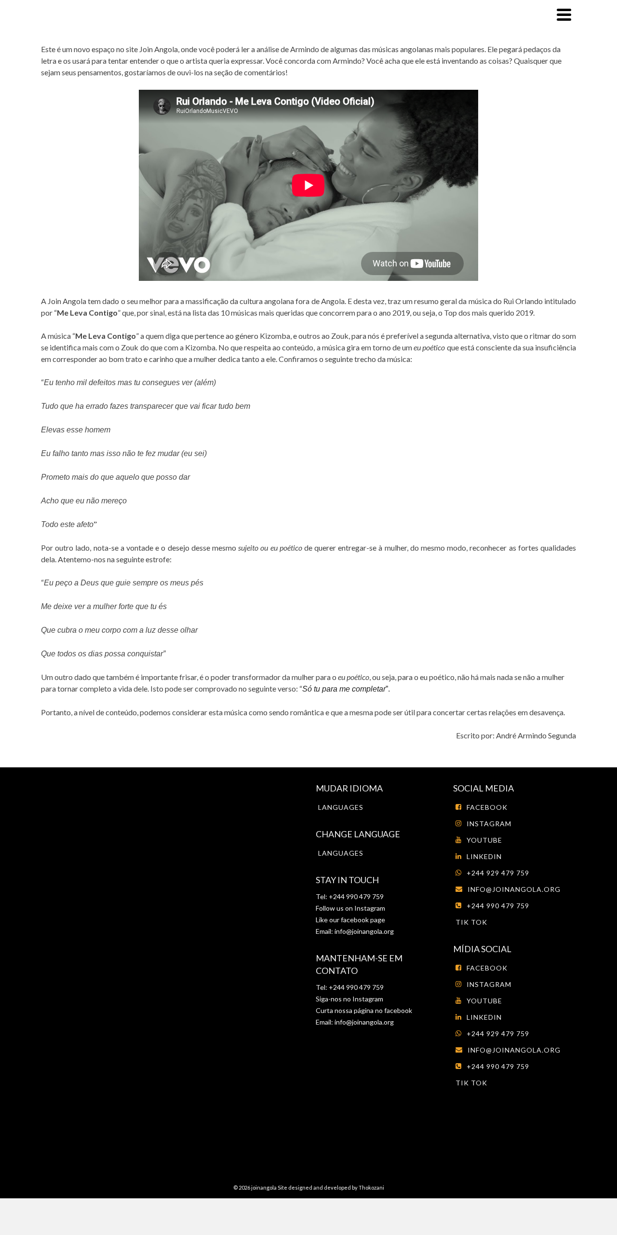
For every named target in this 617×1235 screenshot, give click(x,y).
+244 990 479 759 (498, 906)
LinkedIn (484, 856)
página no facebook (382, 1010)
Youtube (484, 840)
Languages (340, 807)
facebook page (363, 920)
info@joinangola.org (364, 931)
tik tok (471, 922)
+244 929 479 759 (498, 873)
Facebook (487, 807)
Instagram (369, 908)
